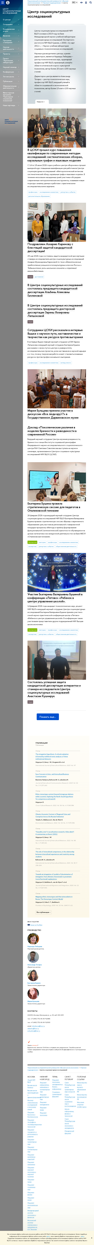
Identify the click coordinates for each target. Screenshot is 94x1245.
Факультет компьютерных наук (32, 1149)
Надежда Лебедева (35, 946)
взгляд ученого (66, 363)
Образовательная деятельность (9, 87)
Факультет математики (31, 1163)
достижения (39, 277)
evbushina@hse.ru (34, 1031)
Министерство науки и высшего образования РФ (82, 1087)
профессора (32, 192)
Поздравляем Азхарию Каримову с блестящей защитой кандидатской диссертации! (50, 247)
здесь (48, 1236)
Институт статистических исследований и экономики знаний (33, 1104)
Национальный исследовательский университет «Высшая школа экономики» (53, 1068)
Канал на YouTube (36, 925)
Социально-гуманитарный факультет (56, 1094)
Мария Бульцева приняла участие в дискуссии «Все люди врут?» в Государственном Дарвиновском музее (53, 413)
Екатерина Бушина (34, 983)
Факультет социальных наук (31, 1187)
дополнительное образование (39, 196)
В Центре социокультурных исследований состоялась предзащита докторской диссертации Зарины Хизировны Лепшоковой (55, 310)
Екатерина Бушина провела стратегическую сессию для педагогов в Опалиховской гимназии (54, 506)
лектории (42, 542)
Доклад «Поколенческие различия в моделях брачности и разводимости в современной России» (52, 430)
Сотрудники (7, 24)
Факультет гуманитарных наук (32, 1142)
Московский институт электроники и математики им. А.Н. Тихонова (32, 1224)
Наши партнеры (9, 105)
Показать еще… (48, 716)
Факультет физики (31, 1193)
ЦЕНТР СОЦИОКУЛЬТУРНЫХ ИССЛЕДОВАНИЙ (12, 11)
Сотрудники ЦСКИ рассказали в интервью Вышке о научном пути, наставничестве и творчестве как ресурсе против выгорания (55, 333)
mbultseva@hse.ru (38, 1026)
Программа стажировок (7, 41)
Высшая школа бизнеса (32, 1086)
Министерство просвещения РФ (82, 1097)
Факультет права (31, 1181)
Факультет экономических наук (33, 1205)
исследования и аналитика (49, 192)
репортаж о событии (68, 192)
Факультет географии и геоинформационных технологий (35, 1123)
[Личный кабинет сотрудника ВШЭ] (86, 2)
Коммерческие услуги (9, 30)
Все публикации (43, 912)
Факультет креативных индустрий (31, 1157)
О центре (7, 20)
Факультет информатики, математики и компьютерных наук (45, 1087)
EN (76, 2)
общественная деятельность (66, 546)
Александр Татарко (35, 965)
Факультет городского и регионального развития (33, 1133)
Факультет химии (31, 1199)
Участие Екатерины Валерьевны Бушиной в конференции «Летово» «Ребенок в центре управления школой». (55, 597)
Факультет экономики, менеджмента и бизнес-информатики (57, 1084)
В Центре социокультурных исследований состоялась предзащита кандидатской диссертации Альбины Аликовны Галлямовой (55, 290)
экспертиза (32, 546)
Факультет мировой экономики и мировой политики (32, 1172)
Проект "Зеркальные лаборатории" (8, 60)
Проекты (6, 54)
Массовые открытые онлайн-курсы (81, 1104)
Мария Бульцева (33, 1001)
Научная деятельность (8, 48)
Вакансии (6, 36)
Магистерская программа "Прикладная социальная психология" (8, 97)
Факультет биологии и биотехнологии (33, 1114)
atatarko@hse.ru (33, 1028)
